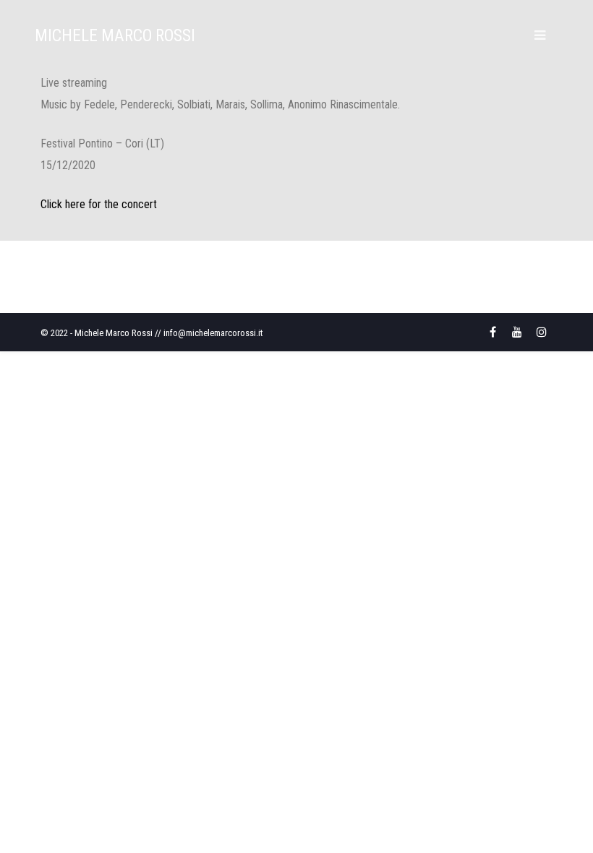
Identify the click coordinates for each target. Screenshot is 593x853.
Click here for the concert (98, 204)
